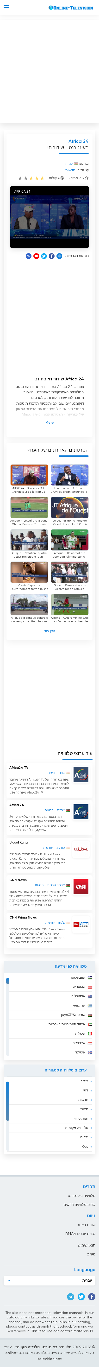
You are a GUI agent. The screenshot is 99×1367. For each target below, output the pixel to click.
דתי (85, 1090)
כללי (85, 1146)
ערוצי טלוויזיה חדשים (79, 1205)
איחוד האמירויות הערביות (67, 1024)
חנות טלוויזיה (78, 1118)
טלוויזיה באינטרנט (81, 1196)
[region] (49, 1016)
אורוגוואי (79, 1005)
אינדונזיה (79, 1043)
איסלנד (80, 1052)
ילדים (84, 1137)
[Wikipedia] (28, 256)
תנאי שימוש (86, 1245)
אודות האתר (86, 1225)
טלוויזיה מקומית (76, 1128)
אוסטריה (79, 987)
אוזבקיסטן (78, 977)
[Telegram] (70, 1296)
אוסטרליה (78, 996)
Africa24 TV (18, 767)
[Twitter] (44, 256)
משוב (91, 1254)
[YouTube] (36, 256)
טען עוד (49, 631)
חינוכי (84, 1109)
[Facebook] (52, 256)
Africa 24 (16, 805)
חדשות (83, 1100)
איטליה (80, 1033)
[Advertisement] (49, 70)
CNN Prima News (23, 917)
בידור (84, 1081)
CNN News (18, 880)
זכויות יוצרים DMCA (80, 1234)
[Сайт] (59, 256)
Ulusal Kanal (18, 842)
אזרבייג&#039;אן (73, 1015)
